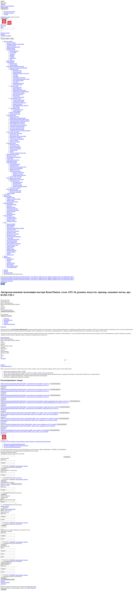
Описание (3, 326)
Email (2, 498)
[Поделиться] (2, 527)
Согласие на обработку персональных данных (16, 445)
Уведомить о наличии (6, 315)
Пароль (3, 501)
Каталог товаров (5, 38)
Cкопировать (67, 457)
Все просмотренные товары (7, 579)
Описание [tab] (6, 318)
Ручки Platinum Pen (15, 164)
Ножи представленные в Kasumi (18, 67)
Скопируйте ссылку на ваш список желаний (12, 453)
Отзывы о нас (32, 441)
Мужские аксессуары (15, 190)
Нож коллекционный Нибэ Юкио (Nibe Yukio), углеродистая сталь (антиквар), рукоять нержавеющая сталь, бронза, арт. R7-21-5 (34, 402)
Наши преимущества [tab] (9, 324)
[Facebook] (4, 284)
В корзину (3, 388)
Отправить (3, 469)
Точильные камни (18, 182)
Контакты (48, 441)
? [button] (8, 351)
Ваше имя (3, 459)
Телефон (3, 462)
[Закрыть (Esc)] (1, 527)
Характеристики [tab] (8, 320)
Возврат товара (25, 441)
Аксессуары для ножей (16, 133)
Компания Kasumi (11, 204)
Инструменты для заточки (17, 179)
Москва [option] (3, 6)
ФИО (2, 547)
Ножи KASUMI (14, 51)
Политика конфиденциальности (12, 447)
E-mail (3, 519)
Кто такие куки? (32, 586)
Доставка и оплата (5, 441)
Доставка (3, 358)
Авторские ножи (14, 116)
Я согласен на (15, 466)
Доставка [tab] (6, 321)
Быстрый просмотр (55, 383)
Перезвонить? (4, 8)
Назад (12, 38)
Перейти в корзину (6, 484)
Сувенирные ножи (18, 109)
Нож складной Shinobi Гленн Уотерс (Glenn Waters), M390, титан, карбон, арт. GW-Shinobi (24, 431)
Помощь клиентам (15, 441)
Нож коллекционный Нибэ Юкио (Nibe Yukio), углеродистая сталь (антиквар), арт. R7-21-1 (25, 385)
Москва (3, 4)
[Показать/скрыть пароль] (16, 503)
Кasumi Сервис (11, 197)
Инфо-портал (10, 259)
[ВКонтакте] (1, 284)
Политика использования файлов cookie (14, 444)
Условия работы (11, 217)
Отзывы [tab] (6, 322)
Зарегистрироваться (10, 509)
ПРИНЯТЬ (3, 589)
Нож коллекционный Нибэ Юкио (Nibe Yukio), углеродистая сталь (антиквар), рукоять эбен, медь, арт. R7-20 (29, 408)
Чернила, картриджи (18, 172)
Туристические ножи (18, 100)
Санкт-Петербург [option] (9, 6)
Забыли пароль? (5, 506)
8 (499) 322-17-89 (5, 17)
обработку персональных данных (19, 466)
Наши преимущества (6, 366)
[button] (4, 282)
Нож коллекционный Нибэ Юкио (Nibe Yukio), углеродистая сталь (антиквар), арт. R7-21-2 (25, 391)
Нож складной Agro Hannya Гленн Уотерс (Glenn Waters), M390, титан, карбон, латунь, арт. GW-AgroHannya (29, 414)
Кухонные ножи (17, 70)
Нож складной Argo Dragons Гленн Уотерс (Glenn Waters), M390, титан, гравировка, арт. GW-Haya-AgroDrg (29, 420)
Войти (2, 509)
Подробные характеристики (7, 311)
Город (3, 553)
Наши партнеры (41, 441)
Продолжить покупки (16, 484)
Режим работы (4, 7)
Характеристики (5, 337)
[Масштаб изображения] (6, 527)
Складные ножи (17, 87)
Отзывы (3, 364)
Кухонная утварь (14, 144)
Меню (2, 1)
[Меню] (1, 37)
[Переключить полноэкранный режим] (4, 527)
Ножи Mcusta (13, 63)
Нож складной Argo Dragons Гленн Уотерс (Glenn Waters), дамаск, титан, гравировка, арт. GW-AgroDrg (28, 426)
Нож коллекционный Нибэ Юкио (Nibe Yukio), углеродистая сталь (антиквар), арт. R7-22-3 (25, 396)
